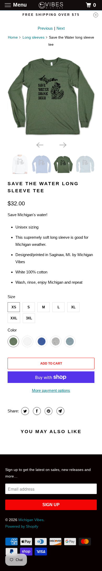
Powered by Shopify (21, 526)
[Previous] (39, 144)
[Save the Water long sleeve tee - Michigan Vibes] (51, 95)
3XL (29, 318)
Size (11, 296)
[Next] (62, 144)
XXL (13, 318)
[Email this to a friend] (59, 411)
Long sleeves (33, 37)
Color (12, 330)
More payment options (51, 390)
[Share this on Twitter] (24, 411)
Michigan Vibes (30, 520)
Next (60, 28)
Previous (45, 28)
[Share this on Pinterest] (48, 411)
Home (13, 37)
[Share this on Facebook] (36, 411)
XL (73, 307)
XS (14, 307)
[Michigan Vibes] (51, 5)
